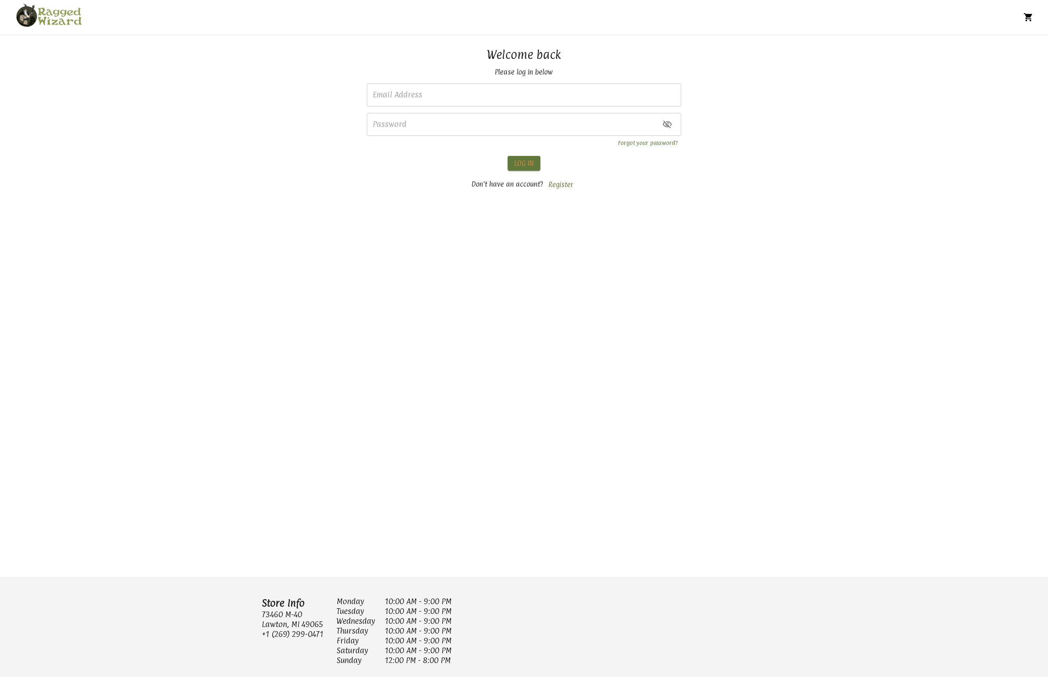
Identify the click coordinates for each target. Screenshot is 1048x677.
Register (561, 185)
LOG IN (524, 163)
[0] (1028, 17)
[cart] (1028, 17)
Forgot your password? (648, 142)
